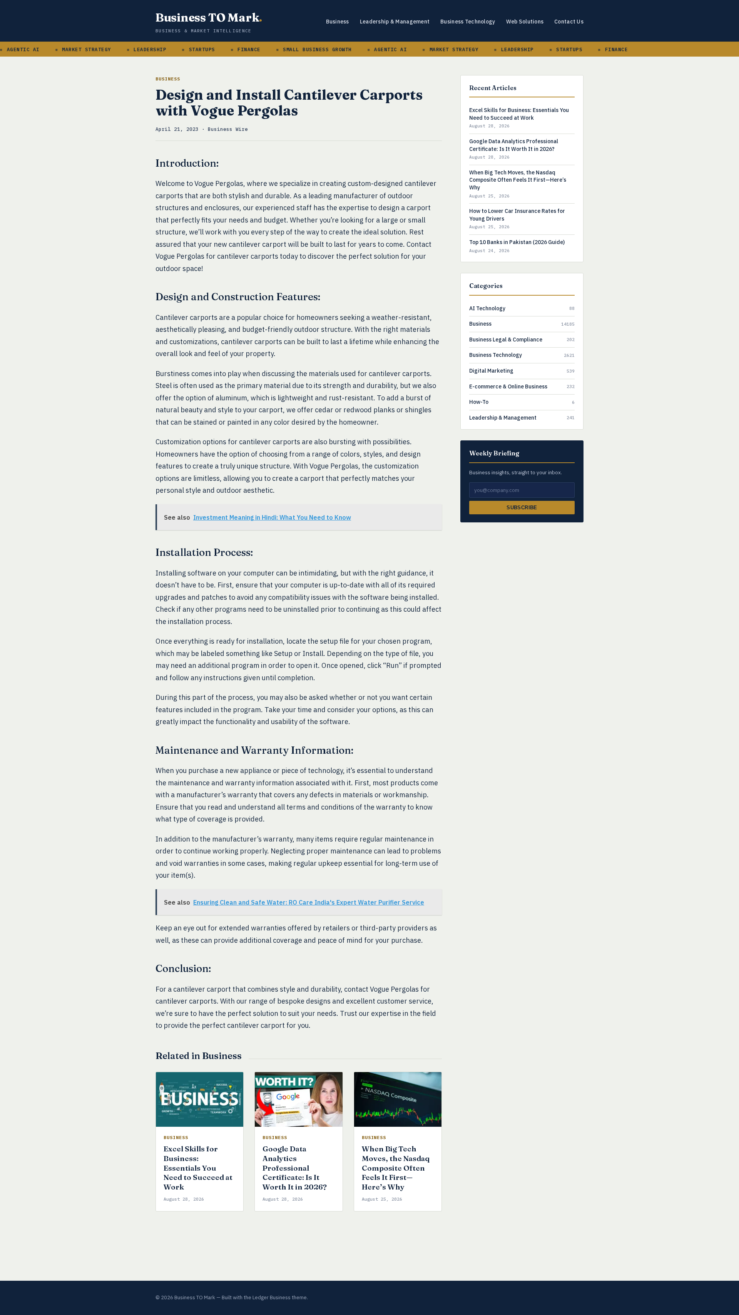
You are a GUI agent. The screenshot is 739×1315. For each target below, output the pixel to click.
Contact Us (569, 21)
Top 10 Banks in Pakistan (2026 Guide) (517, 242)
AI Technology (487, 308)
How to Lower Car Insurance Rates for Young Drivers (517, 214)
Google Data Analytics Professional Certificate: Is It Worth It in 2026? (294, 1167)
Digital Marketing (491, 370)
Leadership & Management (395, 21)
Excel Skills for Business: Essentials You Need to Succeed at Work (198, 1167)
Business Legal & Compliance (505, 339)
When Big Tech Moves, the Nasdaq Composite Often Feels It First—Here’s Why (396, 1167)
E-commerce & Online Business (508, 386)
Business (337, 21)
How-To (478, 401)
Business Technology (467, 21)
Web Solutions (525, 21)
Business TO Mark (208, 17)
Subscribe (522, 507)
